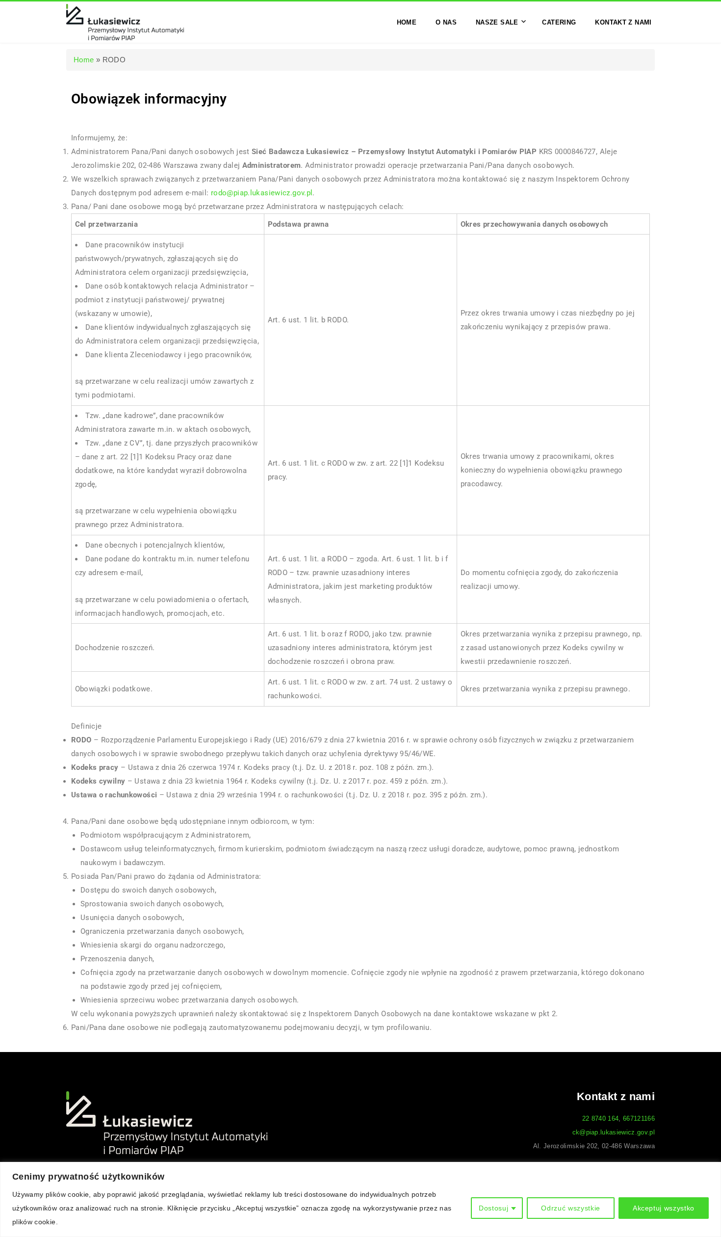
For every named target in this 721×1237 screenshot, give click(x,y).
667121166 (639, 1118)
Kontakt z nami (623, 22)
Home (407, 22)
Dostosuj (493, 1208)
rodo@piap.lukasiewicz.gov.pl (262, 192)
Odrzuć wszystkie (570, 1208)
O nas (446, 22)
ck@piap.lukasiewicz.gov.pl (613, 1132)
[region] (360, 1199)
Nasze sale (497, 22)
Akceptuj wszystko (664, 1208)
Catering (559, 22)
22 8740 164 (600, 1118)
